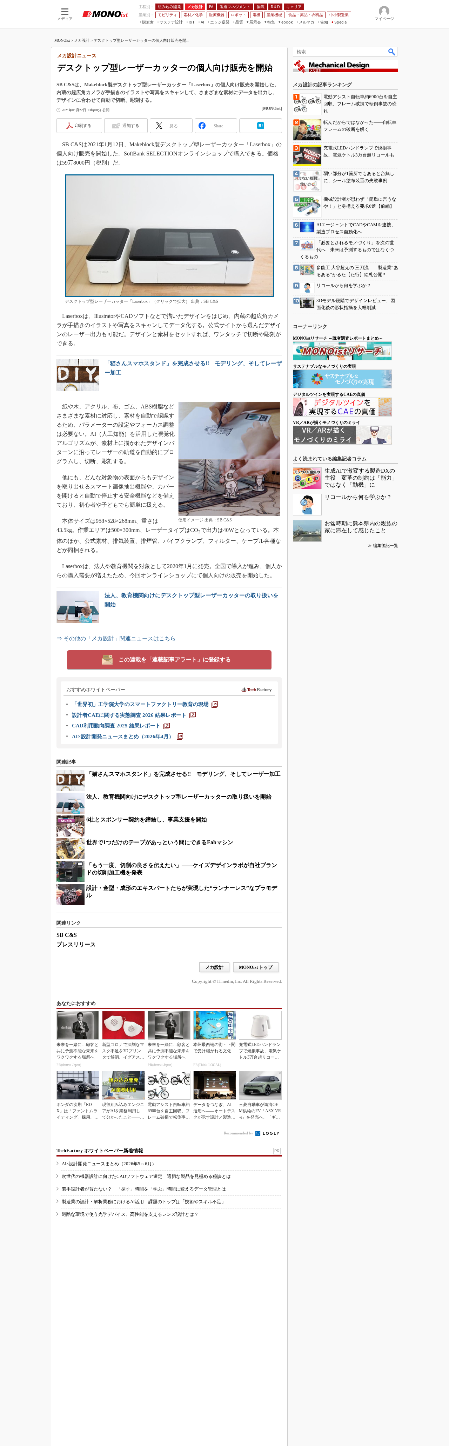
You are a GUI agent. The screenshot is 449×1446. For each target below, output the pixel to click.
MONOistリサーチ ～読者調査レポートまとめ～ (338, 338)
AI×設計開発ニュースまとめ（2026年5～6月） (109, 1163)
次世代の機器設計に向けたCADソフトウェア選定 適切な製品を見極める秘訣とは (146, 1176)
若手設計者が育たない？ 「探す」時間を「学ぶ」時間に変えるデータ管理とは (144, 1189)
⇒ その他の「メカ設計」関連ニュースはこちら (116, 638)
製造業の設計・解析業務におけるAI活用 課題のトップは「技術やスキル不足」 (144, 1201)
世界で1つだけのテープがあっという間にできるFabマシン (159, 842)
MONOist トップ (256, 967)
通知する (130, 125)
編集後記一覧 (385, 545)
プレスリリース (76, 944)
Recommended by (239, 1133)
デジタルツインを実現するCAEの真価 (329, 394)
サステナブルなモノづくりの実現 (324, 366)
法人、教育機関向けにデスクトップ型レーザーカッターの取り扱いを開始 (179, 797)
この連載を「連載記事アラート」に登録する (175, 659)
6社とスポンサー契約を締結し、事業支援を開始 (146, 819)
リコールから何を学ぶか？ (358, 497)
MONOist (62, 40)
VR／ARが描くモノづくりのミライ (326, 422)
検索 (392, 51)
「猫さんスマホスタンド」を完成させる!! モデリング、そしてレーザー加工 (183, 774)
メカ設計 (81, 40)
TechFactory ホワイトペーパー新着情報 (99, 1150)
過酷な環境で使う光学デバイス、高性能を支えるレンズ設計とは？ (130, 1214)
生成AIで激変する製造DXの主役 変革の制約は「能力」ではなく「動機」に (360, 478)
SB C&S (66, 935)
